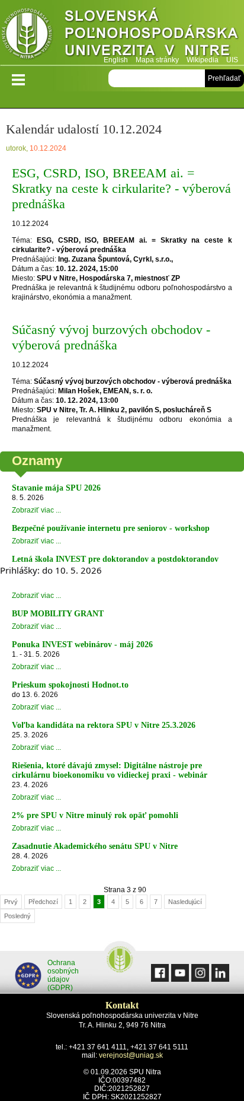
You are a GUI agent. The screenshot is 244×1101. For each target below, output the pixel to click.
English (116, 60)
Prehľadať (224, 78)
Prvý (11, 901)
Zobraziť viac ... (36, 510)
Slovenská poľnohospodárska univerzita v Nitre (122, 32)
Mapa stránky (157, 60)
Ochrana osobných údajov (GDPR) (63, 975)
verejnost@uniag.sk (131, 1055)
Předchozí (43, 901)
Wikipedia (203, 60)
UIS (232, 60)
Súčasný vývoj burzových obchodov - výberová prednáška (111, 337)
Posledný (17, 915)
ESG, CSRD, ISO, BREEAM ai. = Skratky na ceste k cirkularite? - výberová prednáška (121, 188)
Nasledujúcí (185, 901)
